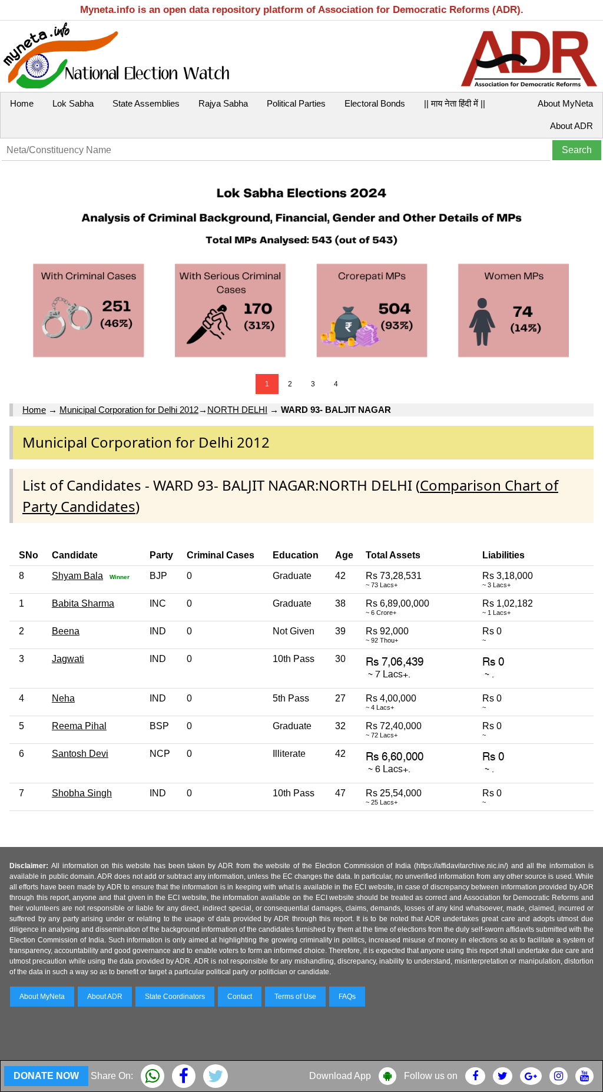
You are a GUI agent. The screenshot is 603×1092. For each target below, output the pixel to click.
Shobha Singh (82, 793)
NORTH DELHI (237, 410)
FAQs (347, 996)
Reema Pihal (79, 726)
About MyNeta (565, 103)
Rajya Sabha (223, 103)
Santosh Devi (80, 754)
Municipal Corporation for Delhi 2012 (128, 410)
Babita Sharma (83, 603)
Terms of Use (295, 996)
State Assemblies (146, 103)
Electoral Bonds (374, 103)
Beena (65, 631)
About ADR (571, 126)
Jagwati (68, 659)
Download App (340, 1076)
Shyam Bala (77, 576)
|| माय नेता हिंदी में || (454, 103)
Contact (239, 996)
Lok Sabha (73, 103)
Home (22, 103)
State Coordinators (175, 996)
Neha (63, 698)
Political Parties (296, 103)
